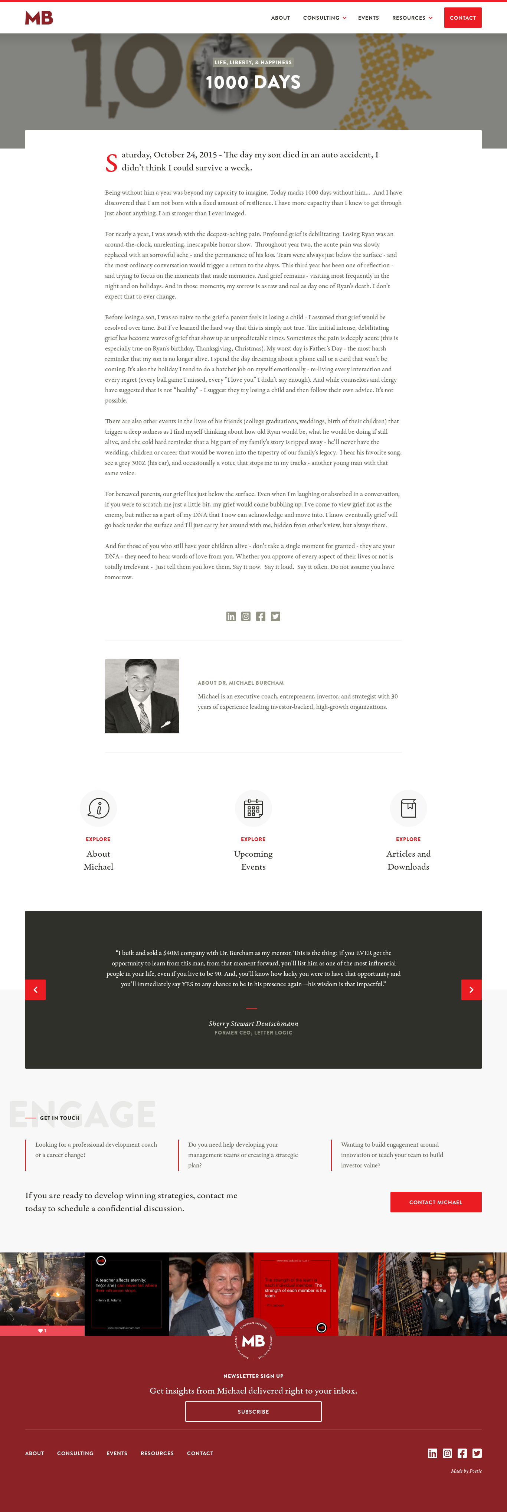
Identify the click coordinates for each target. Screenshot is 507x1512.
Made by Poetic (466, 1471)
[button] (328, 18)
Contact (463, 18)
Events (368, 18)
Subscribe (253, 1411)
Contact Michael (435, 1202)
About (280, 18)
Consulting (321, 18)
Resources (409, 18)
